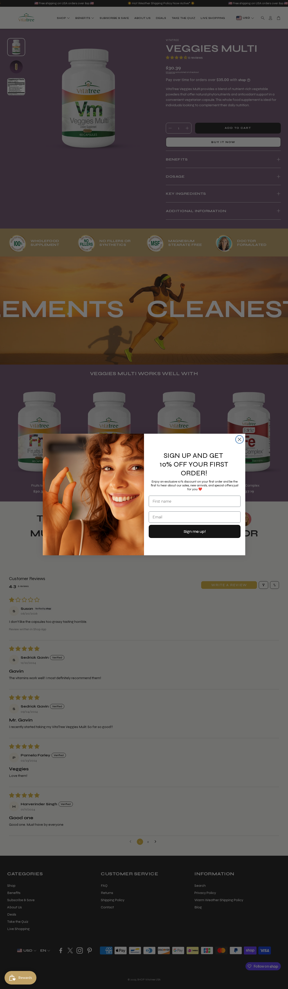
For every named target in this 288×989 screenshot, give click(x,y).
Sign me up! (195, 531)
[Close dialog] (239, 439)
